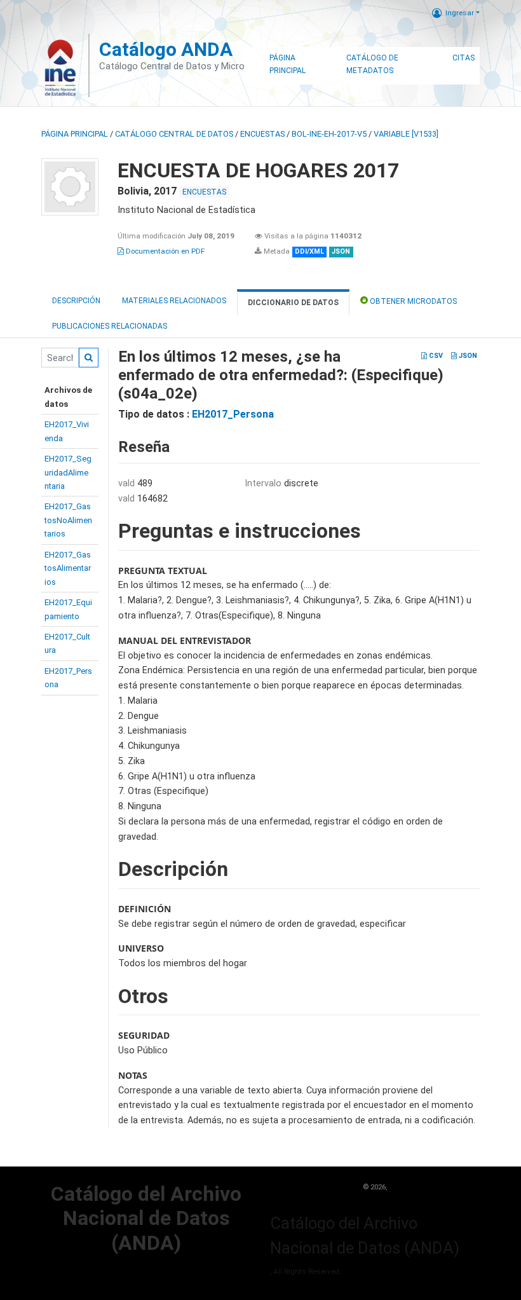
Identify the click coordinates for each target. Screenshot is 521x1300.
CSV (435, 356)
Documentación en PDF (164, 251)
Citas (463, 57)
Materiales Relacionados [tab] (174, 300)
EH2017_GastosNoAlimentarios (68, 520)
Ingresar (459, 12)
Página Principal (287, 64)
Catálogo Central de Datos (174, 134)
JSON (467, 356)
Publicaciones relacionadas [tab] (109, 326)
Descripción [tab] (76, 300)
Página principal (74, 134)
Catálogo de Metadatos (372, 64)
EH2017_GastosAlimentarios (67, 568)
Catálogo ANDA (166, 49)
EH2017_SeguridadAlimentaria (67, 472)
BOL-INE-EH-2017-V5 (329, 134)
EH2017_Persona (233, 414)
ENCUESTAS (262, 134)
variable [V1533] (406, 134)
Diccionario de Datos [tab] (293, 302)
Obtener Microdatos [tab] (412, 301)
